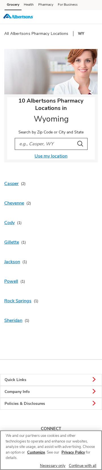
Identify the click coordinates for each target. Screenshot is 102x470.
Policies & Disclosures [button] (25, 403)
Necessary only (52, 466)
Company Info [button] (17, 391)
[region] (51, 450)
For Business (68, 4)
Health (29, 4)
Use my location (51, 156)
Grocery (13, 4)
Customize (36, 452)
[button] (93, 17)
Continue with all (82, 466)
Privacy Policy (73, 452)
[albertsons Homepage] (18, 17)
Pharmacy (45, 4)
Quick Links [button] (15, 379)
